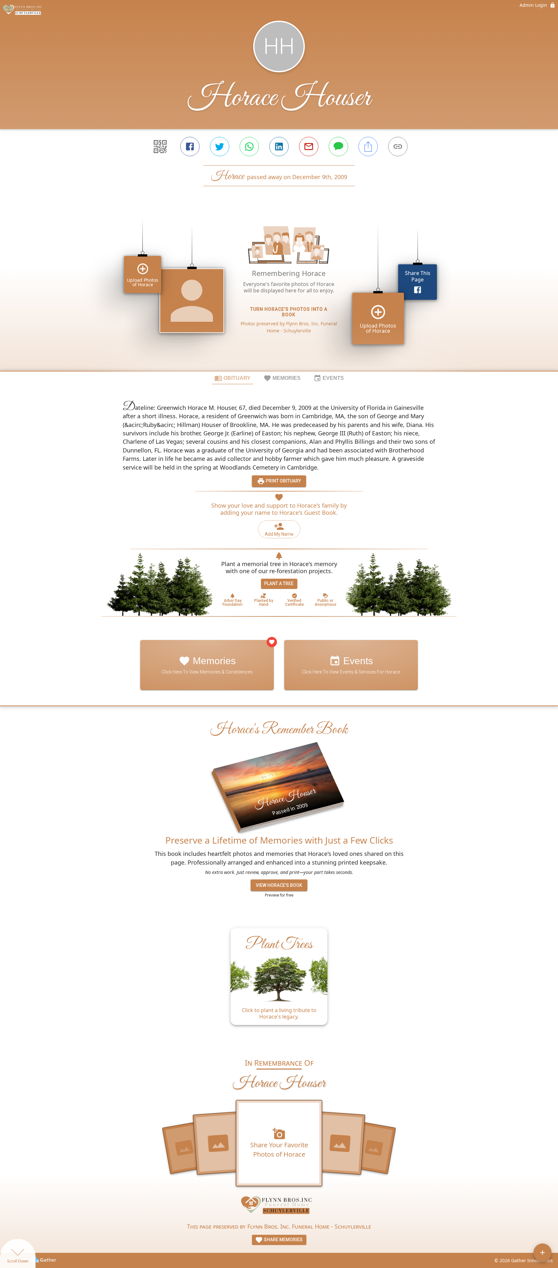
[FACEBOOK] (190, 146)
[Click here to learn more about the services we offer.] (279, 1207)
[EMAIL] (308, 146)
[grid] (279, 289)
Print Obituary (283, 480)
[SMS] (338, 146)
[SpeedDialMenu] (542, 1252)
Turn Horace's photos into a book (288, 312)
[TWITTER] (219, 146)
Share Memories (283, 1239)
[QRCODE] (160, 146)
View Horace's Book (279, 885)
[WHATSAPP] (249, 146)
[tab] (232, 377)
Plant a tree (279, 583)
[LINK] (398, 146)
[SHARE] (368, 146)
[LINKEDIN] (279, 146)
